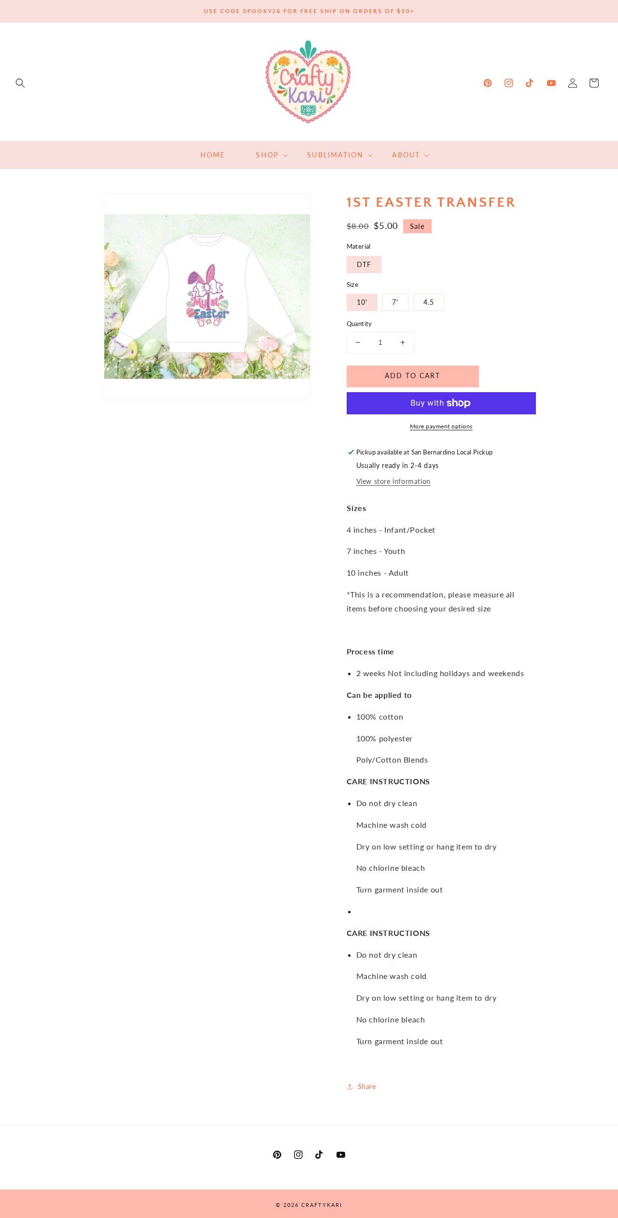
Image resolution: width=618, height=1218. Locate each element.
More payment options (441, 426)
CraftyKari (321, 1205)
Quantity (359, 323)
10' (362, 302)
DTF (364, 264)
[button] (20, 83)
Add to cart (412, 375)
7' (395, 302)
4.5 (428, 302)
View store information (393, 481)
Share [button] (367, 1086)
